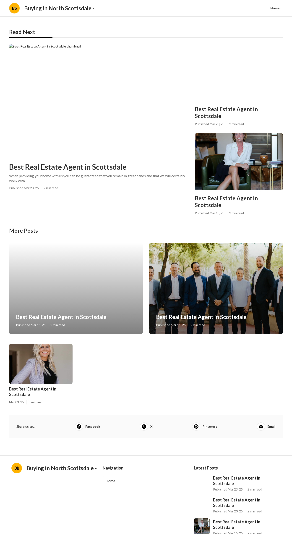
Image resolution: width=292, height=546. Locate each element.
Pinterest (210, 426)
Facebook (92, 426)
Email (271, 426)
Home (274, 8)
